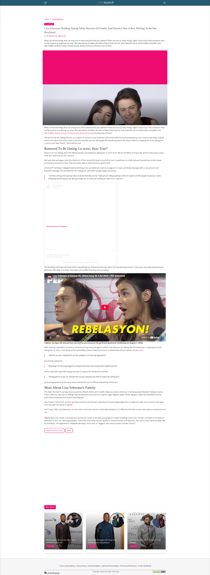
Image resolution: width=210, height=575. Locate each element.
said (140, 350)
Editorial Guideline (94, 566)
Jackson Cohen (61, 133)
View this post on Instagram (56, 226)
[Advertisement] (105, 65)
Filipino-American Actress (54, 430)
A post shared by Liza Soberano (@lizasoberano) (80, 262)
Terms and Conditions (67, 566)
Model (69, 430)
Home (46, 19)
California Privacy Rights (110, 566)
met (72, 409)
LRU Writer (50, 36)
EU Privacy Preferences (128, 566)
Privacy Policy (81, 566)
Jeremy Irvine (85, 133)
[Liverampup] (105, 3)
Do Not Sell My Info (144, 566)
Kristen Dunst (73, 133)
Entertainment (57, 19)
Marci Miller (49, 133)
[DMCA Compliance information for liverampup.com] (159, 572)
